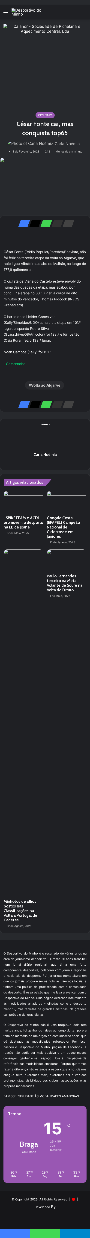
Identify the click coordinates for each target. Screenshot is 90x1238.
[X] (34, 223)
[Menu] (5, 14)
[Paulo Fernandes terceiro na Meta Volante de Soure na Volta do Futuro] (66, 560)
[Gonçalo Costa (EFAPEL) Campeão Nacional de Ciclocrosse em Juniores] (66, 502)
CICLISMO (45, 115)
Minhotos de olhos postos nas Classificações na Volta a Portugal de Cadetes (20, 910)
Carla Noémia (67, 143)
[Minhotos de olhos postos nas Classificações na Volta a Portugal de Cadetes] (23, 723)
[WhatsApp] (45, 223)
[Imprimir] (67, 223)
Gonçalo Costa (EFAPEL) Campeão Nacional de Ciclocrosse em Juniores (63, 527)
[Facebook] (22, 223)
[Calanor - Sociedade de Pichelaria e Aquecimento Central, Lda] (45, 65)
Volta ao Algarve (45, 385)
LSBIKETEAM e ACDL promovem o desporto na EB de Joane (23, 522)
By (53, 1206)
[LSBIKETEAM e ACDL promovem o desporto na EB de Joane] (23, 502)
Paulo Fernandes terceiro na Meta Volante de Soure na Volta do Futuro (64, 583)
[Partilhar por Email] (56, 223)
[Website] (45, 462)
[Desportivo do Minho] (30, 12)
